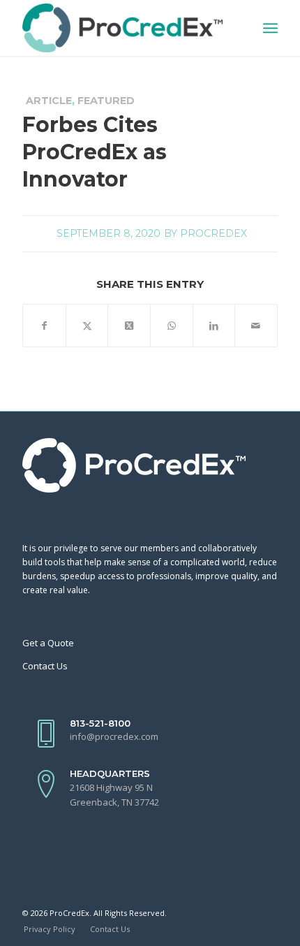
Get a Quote (48, 642)
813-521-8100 (100, 723)
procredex (213, 233)
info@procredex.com (114, 736)
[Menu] (270, 28)
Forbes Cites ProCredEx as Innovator (94, 152)
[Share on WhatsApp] (172, 326)
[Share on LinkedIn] (214, 326)
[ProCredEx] (124, 28)
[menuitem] (270, 28)
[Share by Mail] (256, 326)
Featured (106, 100)
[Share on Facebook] (44, 326)
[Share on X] (87, 326)
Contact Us (45, 666)
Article (49, 100)
